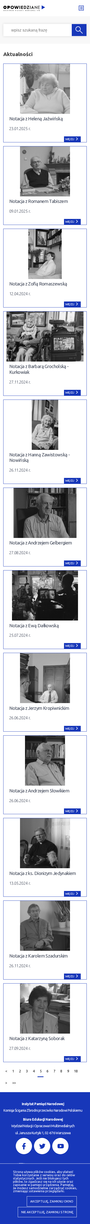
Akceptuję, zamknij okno (51, 1201)
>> (13, 1081)
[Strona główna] (25, 9)
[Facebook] (24, 1146)
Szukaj (79, 30)
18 (75, 1069)
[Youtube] (60, 1146)
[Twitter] (42, 1146)
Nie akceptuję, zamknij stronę (47, 1212)
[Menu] (81, 8)
